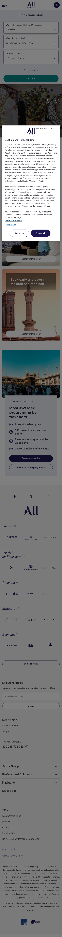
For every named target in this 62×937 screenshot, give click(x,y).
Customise (19, 233)
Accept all (40, 233)
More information (13, 220)
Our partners (11, 225)
